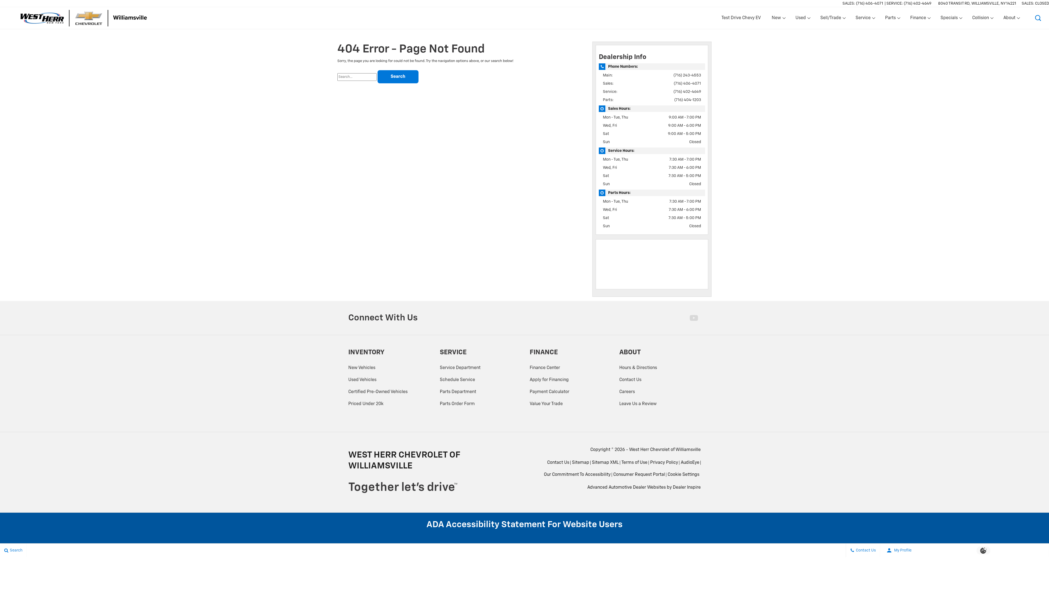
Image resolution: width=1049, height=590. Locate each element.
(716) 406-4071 (687, 83)
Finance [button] (918, 19)
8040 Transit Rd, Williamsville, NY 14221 (977, 3)
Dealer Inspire (687, 487)
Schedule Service (457, 380)
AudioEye (690, 463)
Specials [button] (949, 19)
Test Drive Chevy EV (741, 18)
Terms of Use (634, 463)
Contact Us (630, 380)
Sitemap (580, 463)
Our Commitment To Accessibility (577, 475)
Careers (627, 392)
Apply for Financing (549, 380)
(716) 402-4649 (687, 92)
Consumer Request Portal (639, 475)
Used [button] (801, 19)
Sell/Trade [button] (830, 19)
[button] (1038, 18)
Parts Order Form (457, 404)
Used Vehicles (362, 380)
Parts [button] (890, 19)
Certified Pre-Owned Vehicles (378, 392)
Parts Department (458, 392)
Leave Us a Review (638, 404)
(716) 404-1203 (687, 100)
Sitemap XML (605, 463)
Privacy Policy (664, 463)
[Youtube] (694, 318)
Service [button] (863, 19)
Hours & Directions (638, 368)
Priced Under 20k (366, 404)
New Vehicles (361, 368)
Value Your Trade (546, 404)
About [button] (1009, 19)
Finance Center (545, 368)
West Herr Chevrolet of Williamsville (665, 450)
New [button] (777, 19)
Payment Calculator (549, 392)
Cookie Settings (683, 475)
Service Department (460, 368)
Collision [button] (980, 19)
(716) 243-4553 (687, 75)
